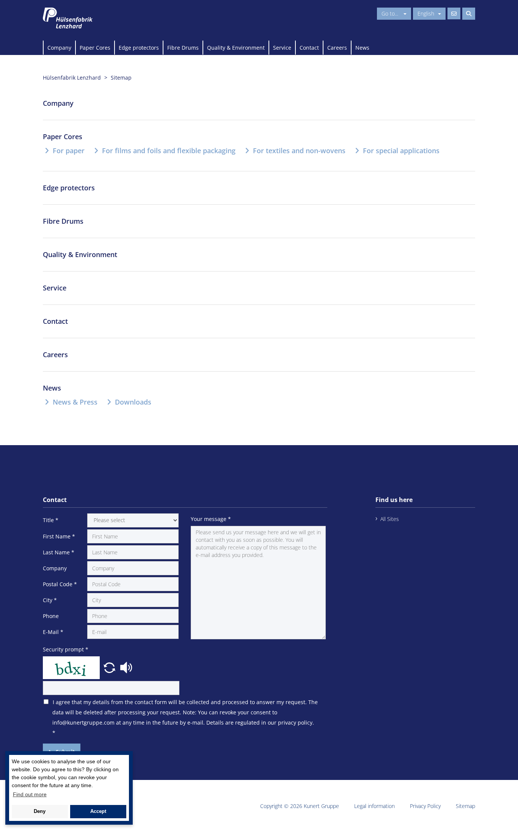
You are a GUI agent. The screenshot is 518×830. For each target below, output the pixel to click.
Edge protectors (139, 47)
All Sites (389, 518)
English (426, 13)
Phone (51, 616)
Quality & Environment (236, 47)
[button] (110, 666)
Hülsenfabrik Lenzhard (72, 77)
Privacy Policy (425, 806)
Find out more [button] (30, 794)
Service (282, 47)
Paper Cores (95, 47)
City (50, 600)
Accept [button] (98, 811)
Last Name (58, 552)
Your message (211, 518)
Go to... (390, 13)
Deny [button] (40, 811)
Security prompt (65, 649)
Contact (309, 47)
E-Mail (53, 631)
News (362, 47)
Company (59, 47)
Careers (337, 47)
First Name (59, 536)
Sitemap (465, 806)
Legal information (374, 806)
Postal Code (60, 584)
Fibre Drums (183, 47)
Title (50, 520)
